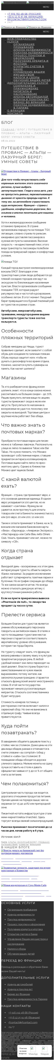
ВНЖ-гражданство (21, 39)
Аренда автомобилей (30, 96)
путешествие (9, 844)
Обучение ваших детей (32, 80)
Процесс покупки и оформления (29, 57)
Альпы (12, 842)
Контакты (15, 113)
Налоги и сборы (26, 77)
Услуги (13, 41)
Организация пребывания (24, 46)
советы (23, 844)
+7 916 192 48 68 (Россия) (24, 14)
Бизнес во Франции (29, 102)
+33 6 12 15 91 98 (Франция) (25, 16)
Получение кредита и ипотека (25, 929)
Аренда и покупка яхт (31, 99)
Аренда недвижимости (32, 50)
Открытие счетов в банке (22, 934)
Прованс (43, 842)
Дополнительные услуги (27, 83)
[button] (46, 7)
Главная (8, 129)
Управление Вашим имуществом (29, 73)
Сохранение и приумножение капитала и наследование (25, 89)
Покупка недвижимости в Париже (27, 999)
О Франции (16, 110)
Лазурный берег (27, 842)
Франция (35, 844)
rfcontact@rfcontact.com (27, 19)
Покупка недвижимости (33, 52)
